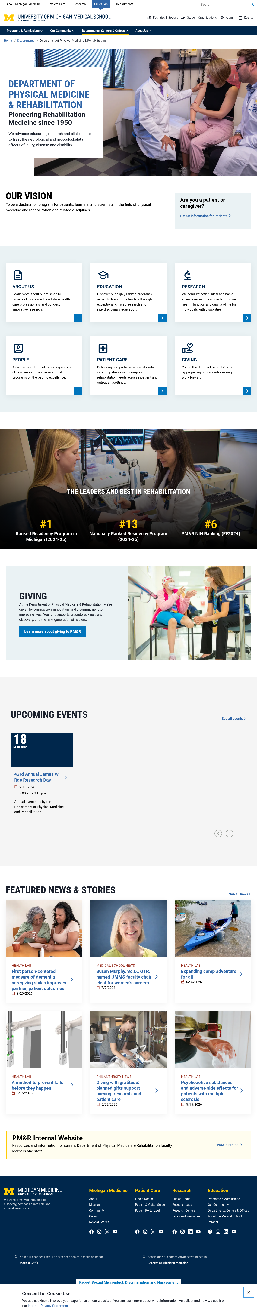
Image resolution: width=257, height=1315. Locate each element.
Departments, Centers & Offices (228, 1210)
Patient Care (57, 4)
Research (80, 4)
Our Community (218, 1204)
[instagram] (99, 1231)
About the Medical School (225, 1216)
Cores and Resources (186, 1216)
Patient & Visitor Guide (150, 1204)
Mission (94, 1204)
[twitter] (107, 1231)
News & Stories (99, 1222)
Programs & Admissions (224, 1199)
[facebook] (91, 1231)
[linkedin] (190, 1231)
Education (101, 4)
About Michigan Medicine (23, 4)
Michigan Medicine (108, 1190)
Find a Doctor (144, 1199)
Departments (124, 4)
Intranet (213, 1222)
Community (97, 1210)
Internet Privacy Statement (48, 1306)
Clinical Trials (181, 1199)
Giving (93, 1216)
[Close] (249, 1292)
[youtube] (115, 1231)
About (93, 1199)
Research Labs (182, 1204)
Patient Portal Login (148, 1210)
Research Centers (183, 1210)
